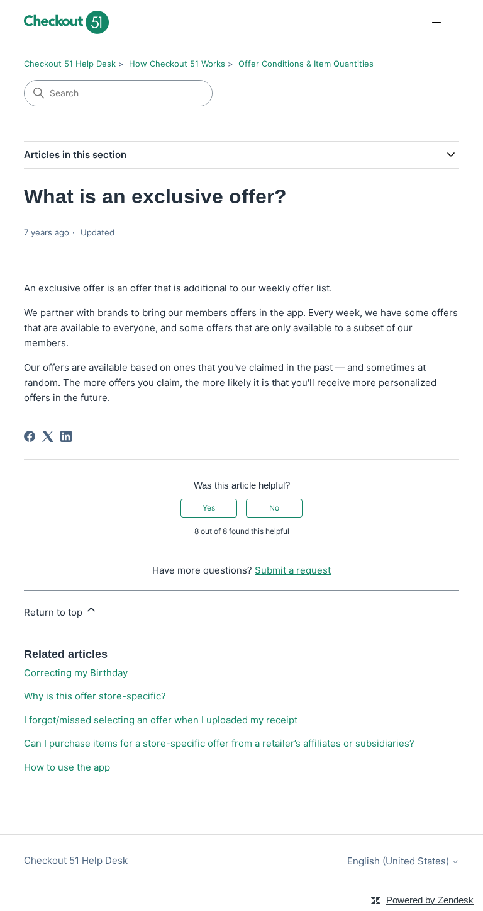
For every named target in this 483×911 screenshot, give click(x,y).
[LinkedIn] (66, 436)
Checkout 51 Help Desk (70, 64)
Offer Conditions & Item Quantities (306, 64)
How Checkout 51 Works (177, 64)
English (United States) (399, 861)
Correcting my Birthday (76, 673)
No (274, 507)
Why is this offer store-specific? (95, 696)
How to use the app (67, 767)
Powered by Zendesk (430, 900)
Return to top (54, 612)
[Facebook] (29, 436)
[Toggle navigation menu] (436, 23)
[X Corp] (47, 436)
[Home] (66, 22)
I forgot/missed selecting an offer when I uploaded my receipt (160, 720)
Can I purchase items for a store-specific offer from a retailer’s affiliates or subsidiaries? (219, 743)
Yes (209, 507)
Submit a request (293, 570)
